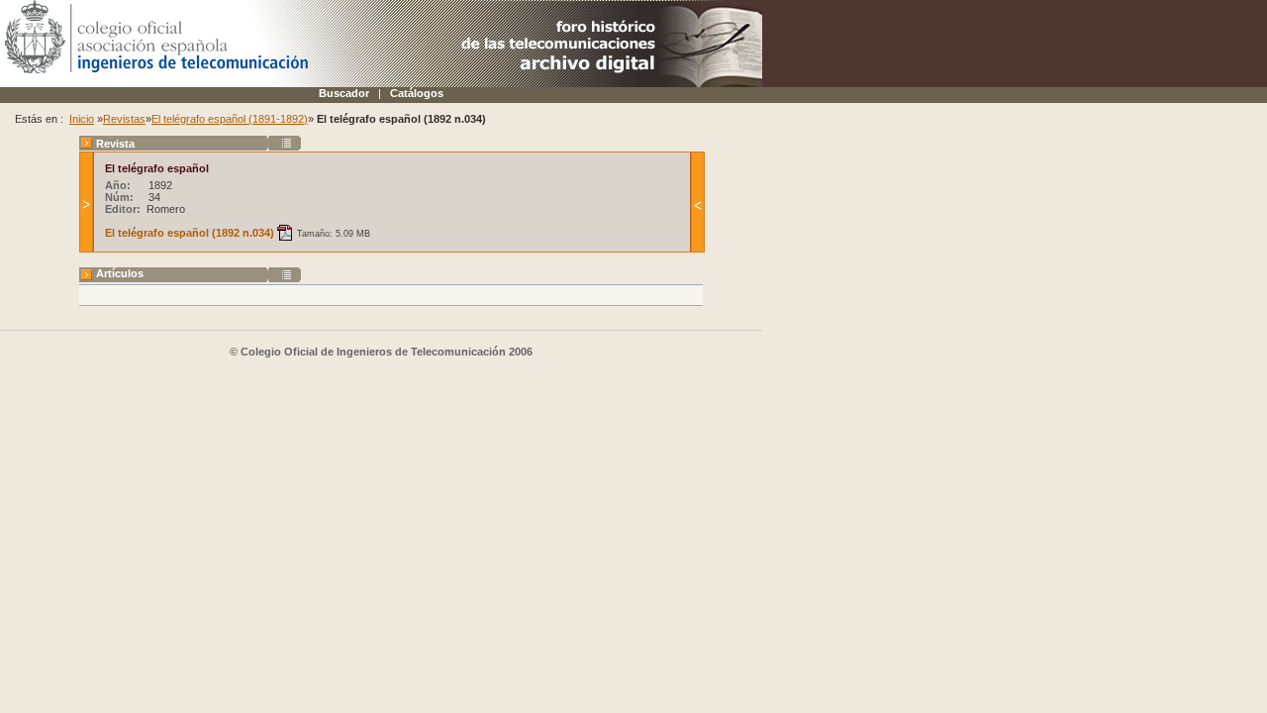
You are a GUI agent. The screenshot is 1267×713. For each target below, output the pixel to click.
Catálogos (416, 93)
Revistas (124, 119)
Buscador (344, 93)
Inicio (81, 119)
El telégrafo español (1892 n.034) (189, 233)
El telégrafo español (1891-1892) (229, 119)
